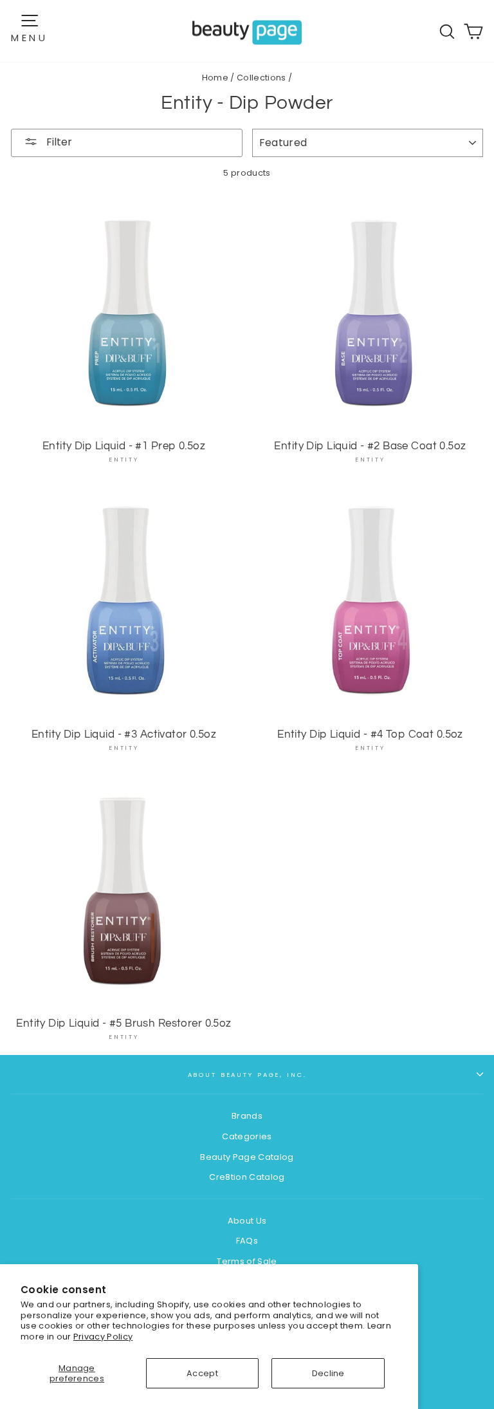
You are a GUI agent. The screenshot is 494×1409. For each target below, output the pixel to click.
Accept (202, 1373)
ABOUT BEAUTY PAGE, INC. (247, 1074)
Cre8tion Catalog (246, 1176)
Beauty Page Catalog (246, 1157)
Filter (58, 142)
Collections (261, 77)
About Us (247, 1220)
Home (215, 77)
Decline (328, 1373)
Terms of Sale (247, 1261)
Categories (246, 1136)
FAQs (247, 1240)
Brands (247, 1115)
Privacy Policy (103, 1336)
